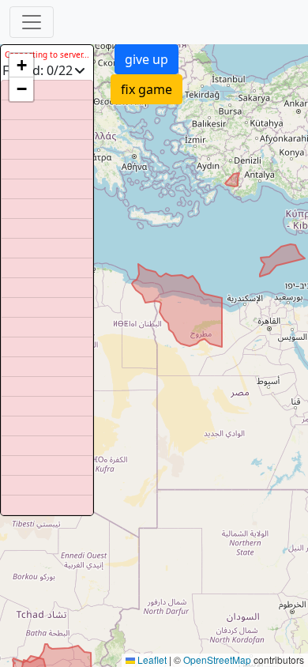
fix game (146, 89)
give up (146, 59)
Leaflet (151, 659)
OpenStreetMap (217, 659)
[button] (21, 65)
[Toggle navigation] (31, 22)
